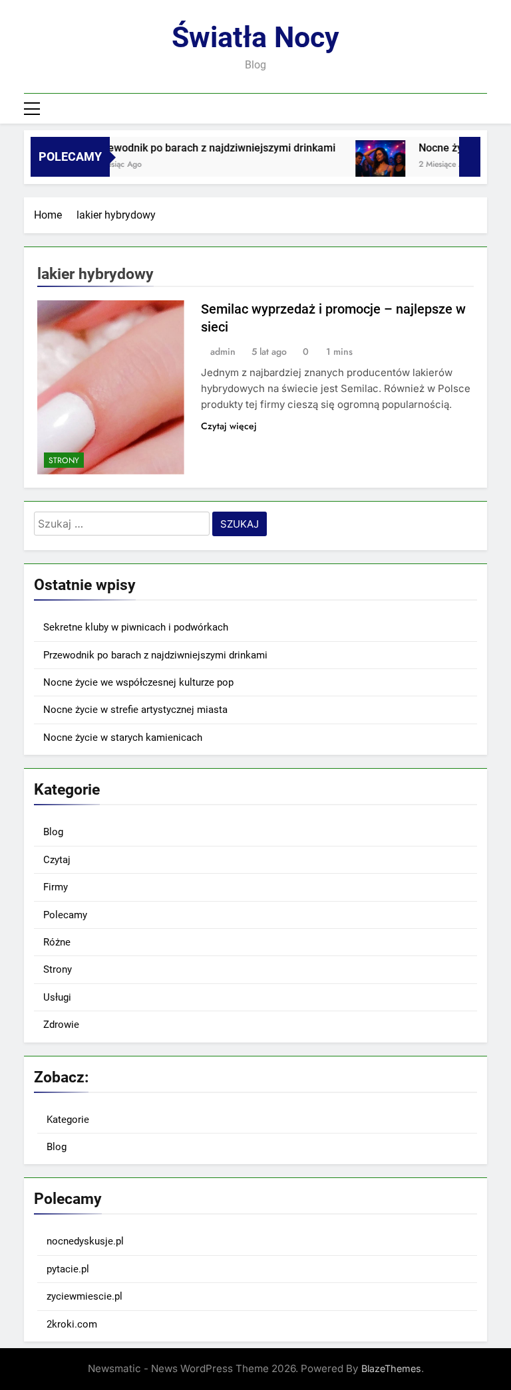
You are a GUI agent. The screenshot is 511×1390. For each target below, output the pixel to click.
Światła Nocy (255, 37)
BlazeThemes (391, 1368)
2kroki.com (72, 1324)
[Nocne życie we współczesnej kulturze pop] (370, 165)
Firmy (55, 887)
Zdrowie (61, 1025)
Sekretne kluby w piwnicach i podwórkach (135, 627)
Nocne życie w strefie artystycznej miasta (135, 710)
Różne (57, 942)
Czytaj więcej (229, 426)
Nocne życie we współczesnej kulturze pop (138, 682)
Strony (64, 460)
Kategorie (68, 1120)
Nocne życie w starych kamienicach (122, 738)
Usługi (57, 997)
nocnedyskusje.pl (85, 1241)
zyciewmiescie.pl (84, 1296)
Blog (53, 832)
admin (223, 351)
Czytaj (57, 860)
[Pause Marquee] (469, 157)
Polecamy (65, 915)
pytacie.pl (68, 1269)
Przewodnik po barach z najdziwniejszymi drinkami (203, 148)
